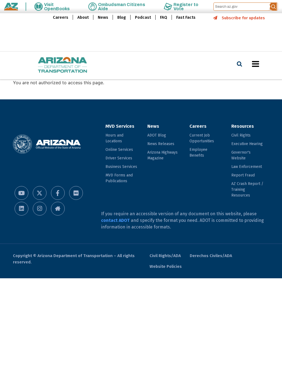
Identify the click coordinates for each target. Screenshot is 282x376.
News (103, 17)
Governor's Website (241, 155)
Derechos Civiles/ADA (211, 255)
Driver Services (118, 158)
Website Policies (166, 266)
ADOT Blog (156, 135)
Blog (121, 17)
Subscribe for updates (243, 17)
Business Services (121, 166)
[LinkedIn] (21, 209)
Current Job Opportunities (201, 138)
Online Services (119, 149)
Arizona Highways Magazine (162, 155)
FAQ (163, 17)
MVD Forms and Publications (119, 178)
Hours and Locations (114, 138)
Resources (242, 126)
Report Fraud (243, 175)
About (83, 17)
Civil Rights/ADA (165, 255)
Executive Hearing (247, 143)
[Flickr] (76, 193)
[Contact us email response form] (58, 209)
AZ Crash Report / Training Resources (247, 189)
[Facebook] (58, 193)
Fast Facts (186, 17)
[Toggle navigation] (265, 63)
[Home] (51, 65)
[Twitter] (40, 193)
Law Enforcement (246, 166)
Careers (60, 17)
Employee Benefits (198, 152)
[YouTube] (21, 193)
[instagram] (40, 209)
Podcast (143, 17)
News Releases (160, 143)
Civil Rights (241, 135)
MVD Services (119, 126)
